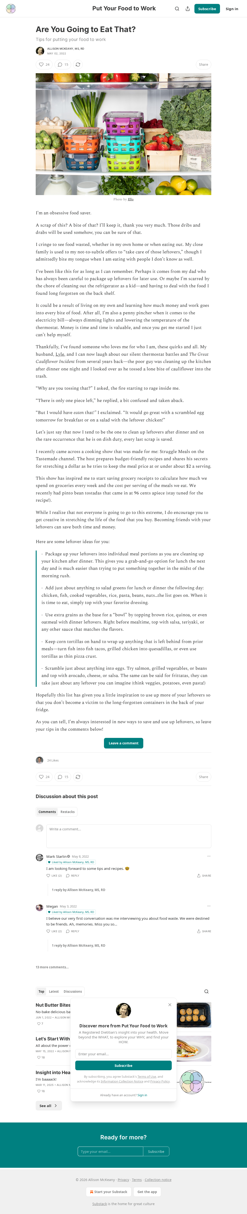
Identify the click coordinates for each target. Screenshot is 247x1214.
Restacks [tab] (68, 812)
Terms (137, 1179)
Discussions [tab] (73, 991)
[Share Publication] (187, 8)
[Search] (177, 8)
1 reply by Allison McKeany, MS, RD (78, 890)
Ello (131, 199)
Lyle (59, 354)
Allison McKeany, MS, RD (65, 48)
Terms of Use (146, 1076)
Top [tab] (41, 991)
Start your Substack (110, 1191)
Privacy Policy (160, 1081)
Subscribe (207, 8)
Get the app (147, 1191)
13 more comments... (52, 967)
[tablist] (56, 812)
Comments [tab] (47, 812)
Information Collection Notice (122, 1081)
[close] (170, 1005)
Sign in (232, 8)
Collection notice (158, 1179)
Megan (52, 906)
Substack (99, 1203)
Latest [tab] (54, 991)
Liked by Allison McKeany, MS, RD (73, 862)
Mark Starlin (56, 856)
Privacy (123, 1179)
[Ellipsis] (209, 856)
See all (45, 1105)
